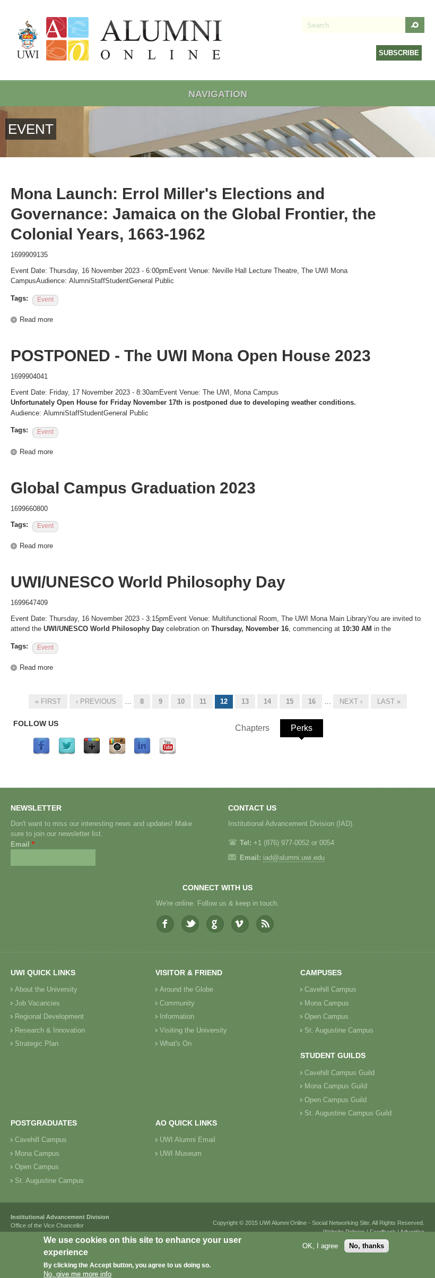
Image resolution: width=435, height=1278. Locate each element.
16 (312, 701)
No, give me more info (77, 1274)
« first (48, 701)
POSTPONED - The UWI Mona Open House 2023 (191, 355)
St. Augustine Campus (338, 1030)
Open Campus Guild (335, 1100)
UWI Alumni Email (187, 1140)
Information (177, 1016)
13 (245, 701)
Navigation (217, 94)
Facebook (165, 924)
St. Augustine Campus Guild (348, 1113)
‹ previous (96, 701)
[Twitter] (66, 752)
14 (267, 701)
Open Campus (326, 1016)
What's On (176, 1043)
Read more (36, 319)
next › (351, 701)
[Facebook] (41, 752)
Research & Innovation (50, 1030)
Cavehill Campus (330, 989)
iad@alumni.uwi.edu (294, 858)
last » (389, 701)
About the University (46, 989)
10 (181, 701)
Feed (265, 924)
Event (45, 299)
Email (22, 844)
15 (289, 701)
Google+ (215, 924)
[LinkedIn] (142, 752)
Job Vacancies (37, 1003)
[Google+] (91, 752)
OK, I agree (320, 1246)
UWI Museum (181, 1153)
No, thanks (366, 1246)
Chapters (252, 727)
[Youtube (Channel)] (167, 752)
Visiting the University (193, 1030)
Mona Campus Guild (335, 1086)
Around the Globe (186, 989)
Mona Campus (326, 1003)
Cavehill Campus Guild (339, 1073)
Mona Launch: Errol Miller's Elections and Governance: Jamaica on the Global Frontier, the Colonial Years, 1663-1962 (193, 214)
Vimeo (240, 924)
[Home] (120, 40)
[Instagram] (117, 752)
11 (202, 701)
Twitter (190, 924)
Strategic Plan (36, 1043)
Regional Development (49, 1016)
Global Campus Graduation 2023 (133, 488)
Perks (301, 727)
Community (177, 1003)
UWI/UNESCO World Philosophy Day (148, 582)
